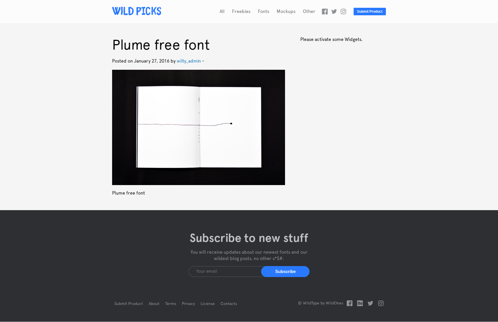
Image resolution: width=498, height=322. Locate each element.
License (208, 304)
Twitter (334, 11)
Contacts (228, 304)
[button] (285, 271)
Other (309, 11)
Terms (170, 304)
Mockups (286, 11)
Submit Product (369, 12)
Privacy (188, 304)
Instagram (343, 11)
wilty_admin (189, 61)
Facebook (325, 11)
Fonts (263, 11)
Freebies (241, 11)
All (222, 11)
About (154, 304)
